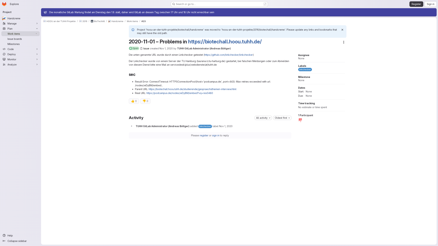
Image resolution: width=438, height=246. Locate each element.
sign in (215, 135)
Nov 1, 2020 (166, 48)
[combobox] (263, 118)
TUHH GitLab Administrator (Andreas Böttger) (204, 48)
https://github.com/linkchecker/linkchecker (228, 54)
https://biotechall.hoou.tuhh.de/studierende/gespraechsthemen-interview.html (192, 89)
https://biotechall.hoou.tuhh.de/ (225, 41)
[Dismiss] (342, 30)
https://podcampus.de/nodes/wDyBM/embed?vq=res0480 (179, 93)
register (204, 135)
